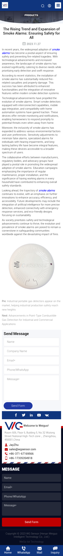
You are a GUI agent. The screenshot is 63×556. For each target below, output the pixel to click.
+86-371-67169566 (21, 453)
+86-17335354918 (20, 458)
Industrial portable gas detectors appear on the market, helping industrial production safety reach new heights (31, 305)
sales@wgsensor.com (22, 449)
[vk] (47, 415)
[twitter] (23, 415)
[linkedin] (31, 415)
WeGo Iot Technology (31, 541)
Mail (39, 552)
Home (8, 552)
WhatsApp (23, 552)
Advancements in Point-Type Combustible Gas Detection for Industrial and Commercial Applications (29, 320)
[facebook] (16, 415)
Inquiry (55, 552)
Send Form (18, 405)
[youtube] (39, 415)
